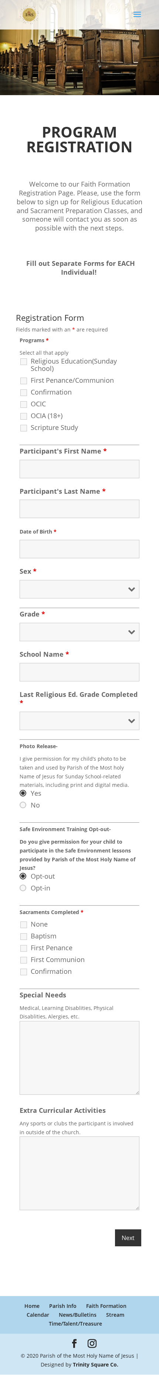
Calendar (38, 1314)
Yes (36, 793)
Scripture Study (54, 427)
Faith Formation (106, 1305)
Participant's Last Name (63, 491)
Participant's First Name (63, 451)
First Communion (58, 959)
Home (32, 1305)
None (39, 924)
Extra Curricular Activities (63, 1110)
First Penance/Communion (72, 380)
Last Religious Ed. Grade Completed (79, 699)
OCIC (38, 403)
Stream (115, 1314)
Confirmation (51, 392)
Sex (28, 571)
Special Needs (43, 994)
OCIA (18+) (46, 415)
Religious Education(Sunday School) (74, 364)
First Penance (51, 947)
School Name (44, 654)
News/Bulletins (78, 1314)
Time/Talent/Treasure (75, 1323)
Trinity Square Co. (95, 1364)
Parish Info (63, 1305)
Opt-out (43, 876)
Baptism (44, 936)
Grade (32, 614)
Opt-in (40, 888)
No (35, 805)
